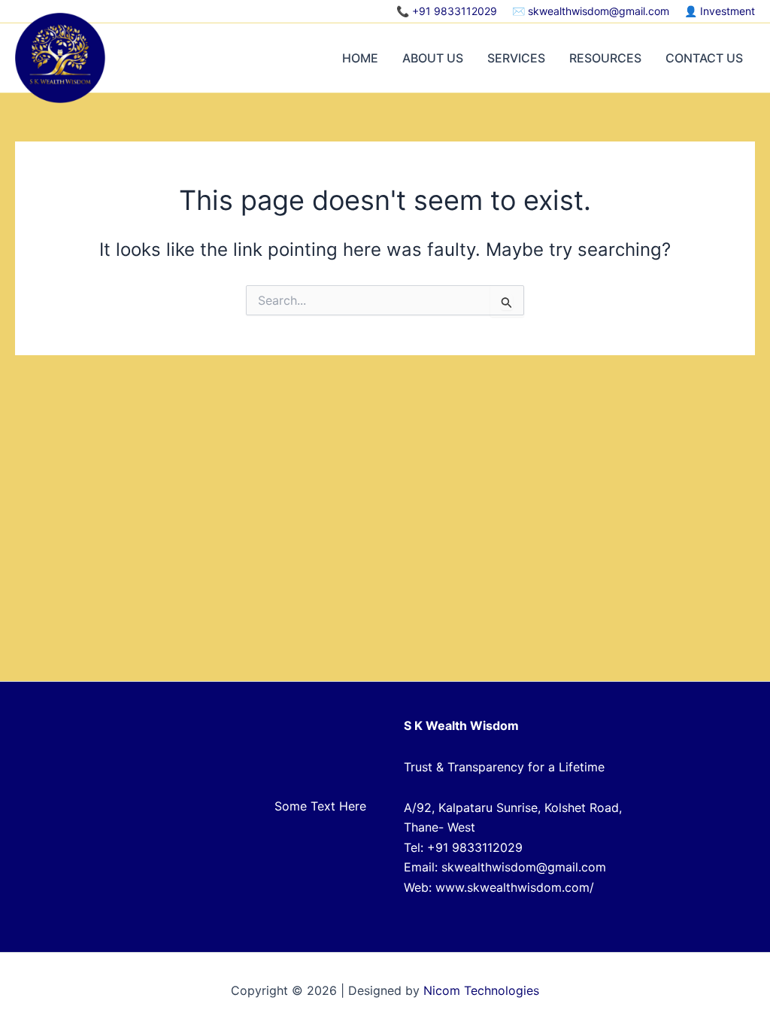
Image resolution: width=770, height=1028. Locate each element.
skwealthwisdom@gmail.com (598, 11)
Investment (727, 11)
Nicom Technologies (481, 990)
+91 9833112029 (454, 11)
